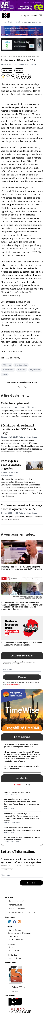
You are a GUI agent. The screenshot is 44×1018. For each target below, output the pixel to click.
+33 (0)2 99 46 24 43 (16, 940)
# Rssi (5, 374)
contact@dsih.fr (14, 950)
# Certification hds (21, 365)
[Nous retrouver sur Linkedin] (9, 921)
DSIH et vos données (16, 908)
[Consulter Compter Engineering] (22, 5)
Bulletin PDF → (18, 987)
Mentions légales (15, 905)
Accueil (3, 56)
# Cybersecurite (35, 370)
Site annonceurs (14, 947)
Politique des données (13, 684)
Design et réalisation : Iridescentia (21, 912)
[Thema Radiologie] (22, 1010)
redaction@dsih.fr (15, 958)
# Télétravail (7, 365)
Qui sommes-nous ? (16, 901)
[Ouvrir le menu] (40, 16)
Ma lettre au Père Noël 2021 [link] (29, 56)
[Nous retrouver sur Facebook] (14, 921)
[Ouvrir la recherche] (22, 15)
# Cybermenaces (8, 370)
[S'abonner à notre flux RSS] (19, 921)
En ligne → (17, 991)
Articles (12, 56)
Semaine (17, 785)
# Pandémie (21, 370)
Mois (28, 785)
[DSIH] (22, 1002)
